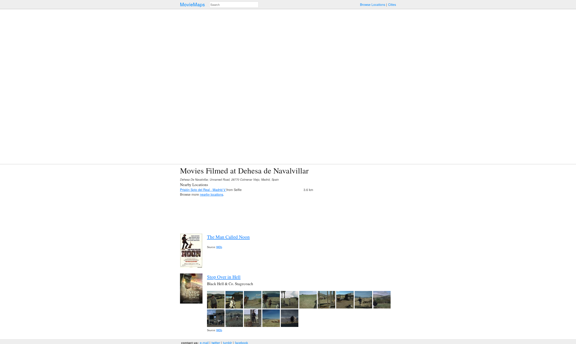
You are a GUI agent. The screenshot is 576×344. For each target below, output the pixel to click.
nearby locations (211, 194)
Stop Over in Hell (224, 277)
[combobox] (234, 5)
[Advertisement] (357, 197)
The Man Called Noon (228, 237)
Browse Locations (372, 4)
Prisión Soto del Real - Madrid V (203, 189)
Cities (392, 4)
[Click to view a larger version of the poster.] (191, 266)
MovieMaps (192, 4)
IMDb (219, 247)
